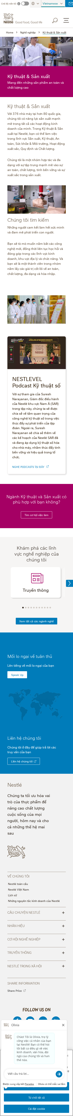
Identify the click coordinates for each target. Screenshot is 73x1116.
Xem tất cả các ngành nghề (36, 621)
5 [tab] (34, 607)
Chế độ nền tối (8, 3)
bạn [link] (28, 752)
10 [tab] (47, 607)
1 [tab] (23, 607)
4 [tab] (31, 607)
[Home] (23, 18)
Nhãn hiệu (36, 925)
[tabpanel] (36, 582)
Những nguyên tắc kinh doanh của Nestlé (34, 901)
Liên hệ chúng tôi (22, 761)
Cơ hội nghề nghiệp (36, 939)
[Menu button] (66, 20)
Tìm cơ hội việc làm (36, 515)
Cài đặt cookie (36, 1108)
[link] (47, 466)
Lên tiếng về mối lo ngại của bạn (30, 665)
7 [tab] (39, 607)
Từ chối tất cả (36, 1097)
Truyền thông (36, 952)
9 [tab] (45, 607)
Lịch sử (12, 895)
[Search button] (57, 20)
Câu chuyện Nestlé (36, 912)
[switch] (25, 3)
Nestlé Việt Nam (18, 889)
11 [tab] (50, 607)
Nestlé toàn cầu (18, 883)
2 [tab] (25, 607)
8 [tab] (42, 607)
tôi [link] (38, 738)
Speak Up (17, 674)
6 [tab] (36, 607)
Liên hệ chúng (24, 738)
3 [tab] (28, 607)
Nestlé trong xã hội (36, 966)
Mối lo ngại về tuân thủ (29, 656)
